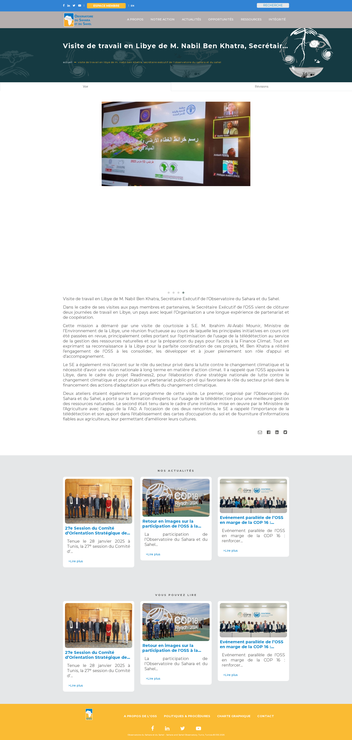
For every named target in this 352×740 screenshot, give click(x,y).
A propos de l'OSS (140, 716)
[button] (168, 293)
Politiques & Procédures (187, 716)
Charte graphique (233, 716)
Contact (265, 716)
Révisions (261, 86)
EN (132, 5)
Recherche (273, 5)
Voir (91, 88)
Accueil (67, 62)
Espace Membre (106, 6)
